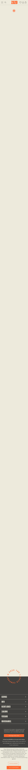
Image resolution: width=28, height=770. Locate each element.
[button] (2, 2)
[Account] (23, 2)
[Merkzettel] (20, 2)
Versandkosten (7, 731)
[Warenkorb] (26, 2)
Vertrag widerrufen (14, 735)
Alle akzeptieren (14, 767)
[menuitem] (2, 2)
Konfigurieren (13, 763)
